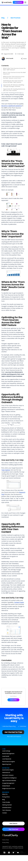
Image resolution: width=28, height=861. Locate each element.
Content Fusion (19, 602)
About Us (4, 794)
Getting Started (7, 805)
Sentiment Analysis (8, 775)
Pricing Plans (6, 797)
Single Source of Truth (8, 788)
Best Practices (15, 18)
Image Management (8, 783)
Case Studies (6, 802)
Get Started (18, 2)
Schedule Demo (6, 807)
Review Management (8, 753)
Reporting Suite (6, 764)
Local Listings (6, 751)
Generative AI (6, 772)
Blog (2, 18)
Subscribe (13, 700)
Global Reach (6, 786)
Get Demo (13, 823)
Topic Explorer (5, 470)
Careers (4, 813)
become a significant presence (11, 106)
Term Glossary (6, 810)
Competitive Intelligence (9, 778)
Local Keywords (6, 759)
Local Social (5, 756)
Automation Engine (8, 770)
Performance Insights (8, 761)
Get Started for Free (13, 732)
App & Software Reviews (9, 780)
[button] (25, 2)
